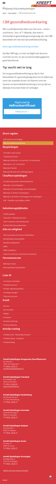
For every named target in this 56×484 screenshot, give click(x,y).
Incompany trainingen (11, 281)
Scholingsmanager (10, 292)
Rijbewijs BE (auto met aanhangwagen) (18, 172)
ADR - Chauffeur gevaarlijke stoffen (16, 200)
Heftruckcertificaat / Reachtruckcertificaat (19, 254)
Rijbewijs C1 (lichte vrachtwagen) (16, 193)
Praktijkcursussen (10, 285)
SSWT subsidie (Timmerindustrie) (16, 221)
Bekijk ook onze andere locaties (15, 470)
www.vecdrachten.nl (11, 386)
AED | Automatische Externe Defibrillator (18, 235)
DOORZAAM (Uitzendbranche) (14, 225)
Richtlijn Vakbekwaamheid (13, 289)
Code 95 (7, 275)
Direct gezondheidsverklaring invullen (21, 46)
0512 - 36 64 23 (11, 384)
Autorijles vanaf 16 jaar (12, 153)
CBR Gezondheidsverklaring (14, 143)
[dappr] (51, 478)
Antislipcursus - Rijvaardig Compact (17, 334)
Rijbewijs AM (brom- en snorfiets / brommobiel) (21, 160)
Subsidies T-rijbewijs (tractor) (14, 218)
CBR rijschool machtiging (12, 139)
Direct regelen (12, 13)
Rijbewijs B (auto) (10, 168)
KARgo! (6, 313)
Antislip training (11, 328)
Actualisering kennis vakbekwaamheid (18, 181)
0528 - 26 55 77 (11, 366)
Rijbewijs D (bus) (9, 264)
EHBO (5, 246)
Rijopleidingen (10, 146)
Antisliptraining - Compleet (13, 338)
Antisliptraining (9, 342)
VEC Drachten (8, 310)
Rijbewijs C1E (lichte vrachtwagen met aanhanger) (22, 196)
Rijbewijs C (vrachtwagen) (13, 185)
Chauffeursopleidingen (15, 175)
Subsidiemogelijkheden (15, 208)
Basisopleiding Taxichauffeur (14, 267)
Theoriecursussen (10, 296)
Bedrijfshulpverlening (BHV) (13, 239)
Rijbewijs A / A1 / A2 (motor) (14, 164)
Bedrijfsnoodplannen (11, 242)
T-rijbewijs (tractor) (10, 156)
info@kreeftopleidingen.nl (13, 368)
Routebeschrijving (10, 321)
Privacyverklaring (10, 325)
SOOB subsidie (9, 214)
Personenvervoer (12, 257)
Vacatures (7, 317)
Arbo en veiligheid (12, 229)
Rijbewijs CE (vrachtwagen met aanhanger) (19, 189)
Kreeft (6, 300)
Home (4, 13)
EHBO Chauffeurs (9, 250)
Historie (6, 306)
